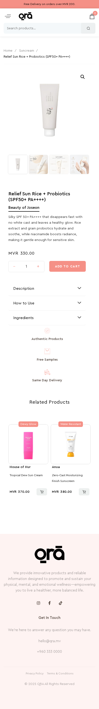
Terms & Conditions (60, 673)
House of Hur (20, 467)
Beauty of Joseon (23, 208)
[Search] (88, 28)
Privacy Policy (34, 673)
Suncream (26, 50)
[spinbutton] (26, 266)
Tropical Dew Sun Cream (26, 475)
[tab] (47, 288)
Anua (56, 467)
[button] (7, 16)
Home (8, 50)
